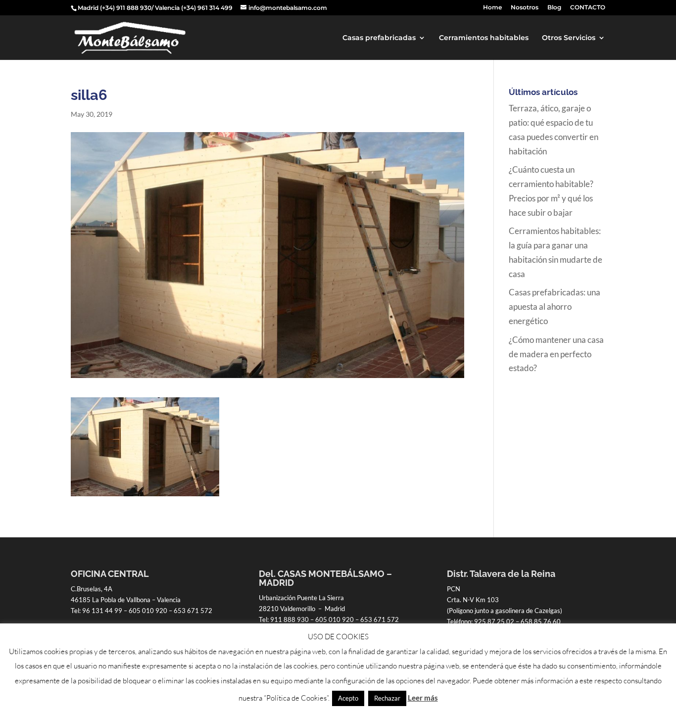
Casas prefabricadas (379, 38)
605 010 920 (148, 611)
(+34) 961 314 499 (207, 7)
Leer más (423, 697)
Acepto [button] (348, 698)
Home (492, 7)
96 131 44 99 (102, 611)
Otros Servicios (568, 38)
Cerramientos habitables (484, 38)
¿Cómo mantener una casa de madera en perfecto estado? (556, 354)
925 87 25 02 (494, 621)
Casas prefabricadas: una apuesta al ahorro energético (554, 306)
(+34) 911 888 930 (125, 7)
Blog (554, 7)
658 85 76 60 (541, 621)
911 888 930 (289, 619)
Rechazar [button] (387, 698)
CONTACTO (587, 7)
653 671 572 (193, 611)
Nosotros (524, 7)
